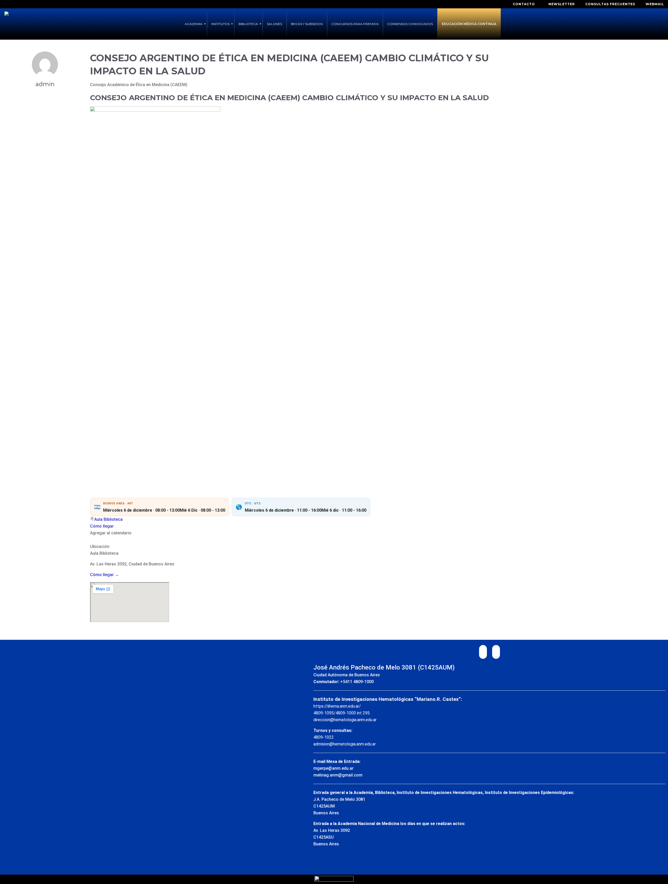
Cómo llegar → (104, 574)
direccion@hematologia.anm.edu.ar (345, 719)
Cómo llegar (102, 526)
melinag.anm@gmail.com (337, 775)
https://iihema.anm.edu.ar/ (337, 706)
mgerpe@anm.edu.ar (333, 768)
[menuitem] (193, 24)
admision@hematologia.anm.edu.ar (344, 744)
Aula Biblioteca (108, 519)
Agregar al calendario (111, 532)
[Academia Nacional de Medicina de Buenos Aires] (6, 24)
